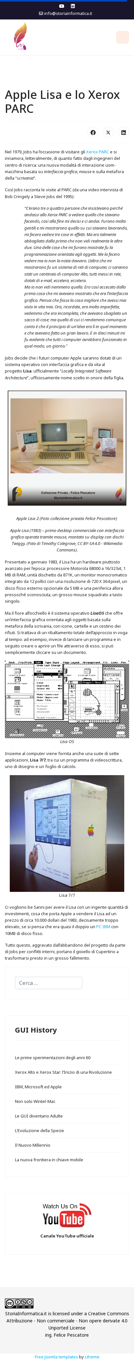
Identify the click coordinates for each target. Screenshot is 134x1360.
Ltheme (92, 1357)
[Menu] (122, 37)
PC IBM (103, 926)
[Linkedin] (73, 6)
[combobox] (48, 983)
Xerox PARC (97, 152)
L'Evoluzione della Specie (39, 1130)
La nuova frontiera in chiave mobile (49, 1160)
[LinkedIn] (123, 132)
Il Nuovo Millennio (32, 1145)
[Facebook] (93, 132)
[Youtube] (61, 6)
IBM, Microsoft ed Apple (38, 1087)
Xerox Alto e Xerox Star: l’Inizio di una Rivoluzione (63, 1072)
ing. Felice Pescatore (67, 1335)
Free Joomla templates (56, 1357)
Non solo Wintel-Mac (35, 1101)
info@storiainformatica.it (68, 13)
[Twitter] (108, 132)
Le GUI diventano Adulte (39, 1116)
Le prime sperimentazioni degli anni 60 (52, 1057)
